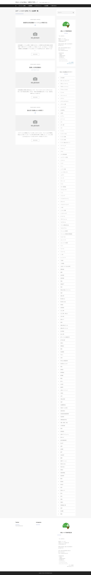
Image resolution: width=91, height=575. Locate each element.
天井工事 (62, 316)
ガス (61, 121)
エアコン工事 (63, 104)
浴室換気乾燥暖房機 (65, 413)
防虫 (61, 493)
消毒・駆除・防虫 (64, 422)
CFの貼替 (62, 77)
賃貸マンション (64, 460)
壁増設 (62, 304)
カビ (61, 127)
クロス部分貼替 (64, 154)
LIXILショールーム (64, 83)
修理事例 (30, 5)
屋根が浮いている (64, 328)
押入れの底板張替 (64, 360)
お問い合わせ (54, 5)
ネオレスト (63, 201)
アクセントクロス (64, 89)
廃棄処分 (62, 346)
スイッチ (62, 177)
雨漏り (62, 502)
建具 (61, 348)
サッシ (62, 166)
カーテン (62, 116)
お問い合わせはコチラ (70, 63)
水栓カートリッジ (64, 390)
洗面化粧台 (63, 410)
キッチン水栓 (63, 139)
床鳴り (62, 343)
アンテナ (62, 92)
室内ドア (62, 319)
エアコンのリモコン (65, 101)
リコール (62, 248)
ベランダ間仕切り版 (65, 225)
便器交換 (62, 269)
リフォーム (63, 251)
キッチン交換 (63, 136)
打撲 (61, 357)
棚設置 (62, 387)
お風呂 (62, 113)
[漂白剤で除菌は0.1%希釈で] (35, 123)
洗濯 (61, 402)
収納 (61, 281)
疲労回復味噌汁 (64, 440)
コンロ (62, 163)
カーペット (63, 119)
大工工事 (62, 310)
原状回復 (62, 278)
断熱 (61, 378)
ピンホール (63, 216)
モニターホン (63, 236)
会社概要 (46, 5)
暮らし (62, 381)
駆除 (61, 514)
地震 (61, 292)
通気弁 (62, 469)
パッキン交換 (63, 210)
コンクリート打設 (64, 157)
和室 (61, 287)
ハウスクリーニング (65, 204)
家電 (61, 322)
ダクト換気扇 (63, 186)
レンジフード (63, 257)
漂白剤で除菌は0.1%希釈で (35, 110)
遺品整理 (62, 475)
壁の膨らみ (63, 298)
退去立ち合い (63, 463)
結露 (61, 446)
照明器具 (62, 431)
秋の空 (62, 443)
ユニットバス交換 (64, 242)
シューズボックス (64, 172)
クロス (62, 151)
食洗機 (62, 511)
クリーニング (63, 145)
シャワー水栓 (63, 169)
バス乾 (62, 207)
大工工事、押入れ (64, 313)
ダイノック (63, 180)
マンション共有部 (64, 231)
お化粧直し (63, 110)
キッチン (62, 130)
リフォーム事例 (22, 5)
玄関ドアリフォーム (65, 434)
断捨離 (62, 375)
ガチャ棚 (62, 124)
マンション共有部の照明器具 (66, 233)
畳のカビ (62, 437)
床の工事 (62, 334)
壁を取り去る (63, 301)
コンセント (63, 160)
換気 (61, 366)
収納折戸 (62, 284)
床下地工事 (63, 340)
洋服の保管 (63, 399)
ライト (62, 245)
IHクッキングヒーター (65, 80)
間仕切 (62, 484)
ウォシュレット (64, 95)
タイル (62, 183)
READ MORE (35, 54)
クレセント (63, 148)
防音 (61, 496)
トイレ (62, 192)
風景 (61, 508)
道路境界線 (63, 472)
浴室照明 (62, 416)
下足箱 (62, 260)
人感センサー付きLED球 (65, 266)
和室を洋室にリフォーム (65, 290)
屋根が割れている (64, 325)
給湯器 (62, 449)
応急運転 (62, 351)
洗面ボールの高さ (64, 407)
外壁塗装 (62, 307)
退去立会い (63, 466)
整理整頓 (62, 372)
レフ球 (62, 254)
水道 (61, 396)
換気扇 (62, 369)
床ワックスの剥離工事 (65, 337)
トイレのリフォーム (65, 198)
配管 (61, 478)
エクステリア (63, 107)
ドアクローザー (64, 189)
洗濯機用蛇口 (63, 404)
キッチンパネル (64, 133)
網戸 (61, 452)
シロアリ (62, 175)
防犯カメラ (63, 490)
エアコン (62, 98)
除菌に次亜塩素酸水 (35, 67)
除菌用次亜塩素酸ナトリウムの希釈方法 (35, 22)
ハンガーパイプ (64, 213)
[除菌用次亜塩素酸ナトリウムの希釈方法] (35, 35)
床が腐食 (62, 331)
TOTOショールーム (64, 86)
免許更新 (62, 275)
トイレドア (63, 195)
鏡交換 (62, 481)
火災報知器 (63, 425)
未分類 (62, 384)
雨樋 (61, 499)
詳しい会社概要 (71, 62)
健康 (35, 25)
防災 (61, 487)
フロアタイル (63, 222)
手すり (62, 354)
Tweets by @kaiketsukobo (19, 525)
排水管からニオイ (64, 363)
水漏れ (62, 393)
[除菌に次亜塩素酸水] (35, 80)
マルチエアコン (64, 228)
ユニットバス (63, 239)
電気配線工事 (63, 505)
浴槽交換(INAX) (64, 419)
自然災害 (62, 455)
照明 (61, 428)
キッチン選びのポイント (65, 142)
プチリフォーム (38, 5)
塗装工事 (62, 295)
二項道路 (62, 263)
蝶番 (61, 458)
